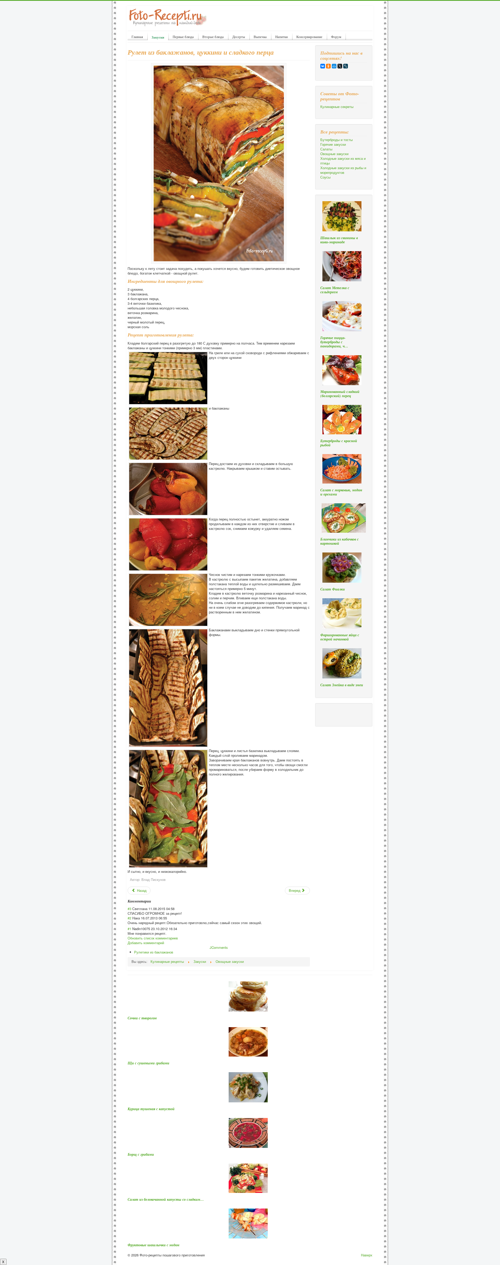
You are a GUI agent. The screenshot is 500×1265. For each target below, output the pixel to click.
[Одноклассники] (328, 66)
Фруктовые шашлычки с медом (153, 1245)
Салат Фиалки (332, 589)
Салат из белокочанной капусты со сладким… (166, 1199)
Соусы (325, 177)
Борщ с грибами (141, 1154)
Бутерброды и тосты (336, 139)
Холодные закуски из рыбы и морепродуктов (343, 170)
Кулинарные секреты (336, 106)
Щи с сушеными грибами (148, 1063)
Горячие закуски (333, 144)
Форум (336, 36)
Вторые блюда (213, 36)
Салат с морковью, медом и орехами (341, 492)
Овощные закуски (334, 153)
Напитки (281, 36)
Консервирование (309, 36)
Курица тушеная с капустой (151, 1108)
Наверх (366, 1255)
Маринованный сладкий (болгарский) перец (339, 393)
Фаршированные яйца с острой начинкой (339, 637)
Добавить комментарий (146, 942)
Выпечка (260, 36)
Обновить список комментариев (153, 938)
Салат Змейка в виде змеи (341, 685)
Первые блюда (183, 36)
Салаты (326, 149)
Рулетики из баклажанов (153, 952)
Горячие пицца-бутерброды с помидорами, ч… (334, 342)
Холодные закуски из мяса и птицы (343, 161)
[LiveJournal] (345, 66)
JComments (219, 947)
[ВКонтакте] (322, 66)
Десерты (238, 36)
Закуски (158, 37)
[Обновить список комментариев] (152, 901)
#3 (129, 908)
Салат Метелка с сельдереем (334, 290)
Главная (137, 36)
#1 (129, 928)
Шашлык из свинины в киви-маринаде (339, 240)
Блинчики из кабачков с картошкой (339, 541)
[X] (340, 66)
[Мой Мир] (334, 66)
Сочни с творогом (142, 1018)
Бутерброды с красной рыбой (338, 443)
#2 (129, 918)
